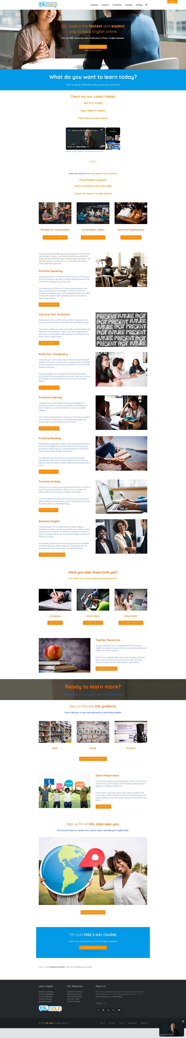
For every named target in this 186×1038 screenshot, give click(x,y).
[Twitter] (103, 1010)
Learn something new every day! (93, 185)
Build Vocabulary (74, 994)
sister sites (118, 996)
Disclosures (132, 1023)
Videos (93, 161)
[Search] (146, 4)
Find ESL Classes (73, 1001)
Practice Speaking (46, 994)
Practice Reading (46, 996)
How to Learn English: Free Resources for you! (85, 130)
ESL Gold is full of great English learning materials (93, 578)
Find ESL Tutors (73, 999)
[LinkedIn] (108, 1010)
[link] (69, 131)
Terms (121, 1023)
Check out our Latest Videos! (93, 96)
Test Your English (93, 102)
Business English (45, 1001)
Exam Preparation (74, 996)
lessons (66, 261)
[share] (101, 129)
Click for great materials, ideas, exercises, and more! (93, 84)
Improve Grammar (75, 992)
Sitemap (144, 1023)
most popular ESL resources (103, 173)
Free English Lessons (93, 179)
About (102, 1023)
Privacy (112, 1023)
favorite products (103, 996)
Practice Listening (46, 992)
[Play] (113, 139)
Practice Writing (45, 999)
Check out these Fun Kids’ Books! (93, 193)
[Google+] (113, 1010)
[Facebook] (98, 1010)
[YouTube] (119, 1010)
